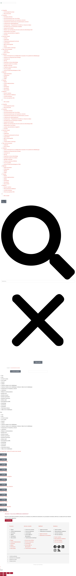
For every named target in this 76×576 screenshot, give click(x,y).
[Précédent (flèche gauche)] (1, 575)
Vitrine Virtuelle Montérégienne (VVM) (12, 70)
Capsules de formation (9, 28)
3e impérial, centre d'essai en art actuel (10, 451)
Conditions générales (13, 556)
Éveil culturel (7, 52)
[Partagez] (8, 573)
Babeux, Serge (3, 502)
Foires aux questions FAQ (9, 98)
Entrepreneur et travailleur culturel (9, 388)
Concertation (7, 43)
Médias (5, 85)
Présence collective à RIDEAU (10, 67)
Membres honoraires (5, 398)
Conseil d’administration (9, 83)
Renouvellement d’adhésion (10, 94)
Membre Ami (4, 393)
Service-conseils (27, 526)
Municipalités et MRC (5, 401)
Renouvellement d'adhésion (60, 531)
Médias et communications (7, 392)
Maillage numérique (8, 65)
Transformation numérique (9, 47)
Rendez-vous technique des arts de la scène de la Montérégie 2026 (18, 30)
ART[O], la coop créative (6, 486)
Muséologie (3, 403)
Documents (6, 88)
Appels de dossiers (8, 73)
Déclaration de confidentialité (15, 557)
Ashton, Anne (3, 491)
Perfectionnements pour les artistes (12, 18)
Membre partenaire (5, 396)
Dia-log (5, 60)
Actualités (4, 10)
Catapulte (6, 51)
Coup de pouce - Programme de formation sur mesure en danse (17, 25)
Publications (6, 75)
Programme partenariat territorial (11, 41)
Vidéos (5, 78)
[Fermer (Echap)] (11, 573)
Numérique (3, 405)
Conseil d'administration (16, 531)
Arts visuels (3, 380)
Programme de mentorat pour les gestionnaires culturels (16, 21)
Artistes (5, 38)
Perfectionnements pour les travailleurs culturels (14, 20)
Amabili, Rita (3, 466)
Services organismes (29, 531)
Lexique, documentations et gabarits (11, 33)
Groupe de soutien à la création (10, 64)
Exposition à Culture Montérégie (11, 62)
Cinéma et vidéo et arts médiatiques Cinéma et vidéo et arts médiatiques (16, 387)
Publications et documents (45, 531)
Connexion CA (7, 59)
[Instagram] (55, 550)
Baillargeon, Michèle (5, 507)
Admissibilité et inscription (9, 31)
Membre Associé (4, 395)
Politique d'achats (13, 561)
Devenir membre (7, 93)
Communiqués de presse (9, 12)
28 (3, 511)
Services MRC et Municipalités (28, 535)
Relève (5, 46)
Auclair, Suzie (3, 497)
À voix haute (3, 456)
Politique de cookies (13, 559)
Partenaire (3, 406)
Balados (5, 77)
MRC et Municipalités (8, 44)
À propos (6, 34)
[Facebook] (55, 546)
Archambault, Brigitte (6, 476)
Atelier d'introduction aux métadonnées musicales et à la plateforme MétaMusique (21, 55)
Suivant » (7, 511)
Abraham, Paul (4, 461)
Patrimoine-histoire (5, 408)
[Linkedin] (62, 546)
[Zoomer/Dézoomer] (1, 573)
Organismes (6, 39)
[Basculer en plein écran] (4, 573)
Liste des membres (8, 96)
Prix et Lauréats (7, 68)
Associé (2, 382)
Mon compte (6, 101)
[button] (38, 242)
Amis (2, 377)
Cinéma (2, 383)
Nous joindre (6, 90)
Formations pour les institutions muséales (13, 26)
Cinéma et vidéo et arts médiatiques (9, 385)
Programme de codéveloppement (11, 23)
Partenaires (6, 86)
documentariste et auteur (15, 367)
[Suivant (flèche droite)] (4, 575)
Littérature (3, 390)
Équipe (5, 81)
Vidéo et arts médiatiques (6, 409)
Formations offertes (8, 17)
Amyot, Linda (3, 471)
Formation (4, 15)
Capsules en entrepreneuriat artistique (12, 57)
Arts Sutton (3, 481)
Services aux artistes (29, 529)
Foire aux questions (59, 534)
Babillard (4, 72)
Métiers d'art (4, 400)
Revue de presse (7, 13)
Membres (4, 91)
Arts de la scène (4, 379)
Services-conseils (6, 36)
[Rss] (58, 550)
